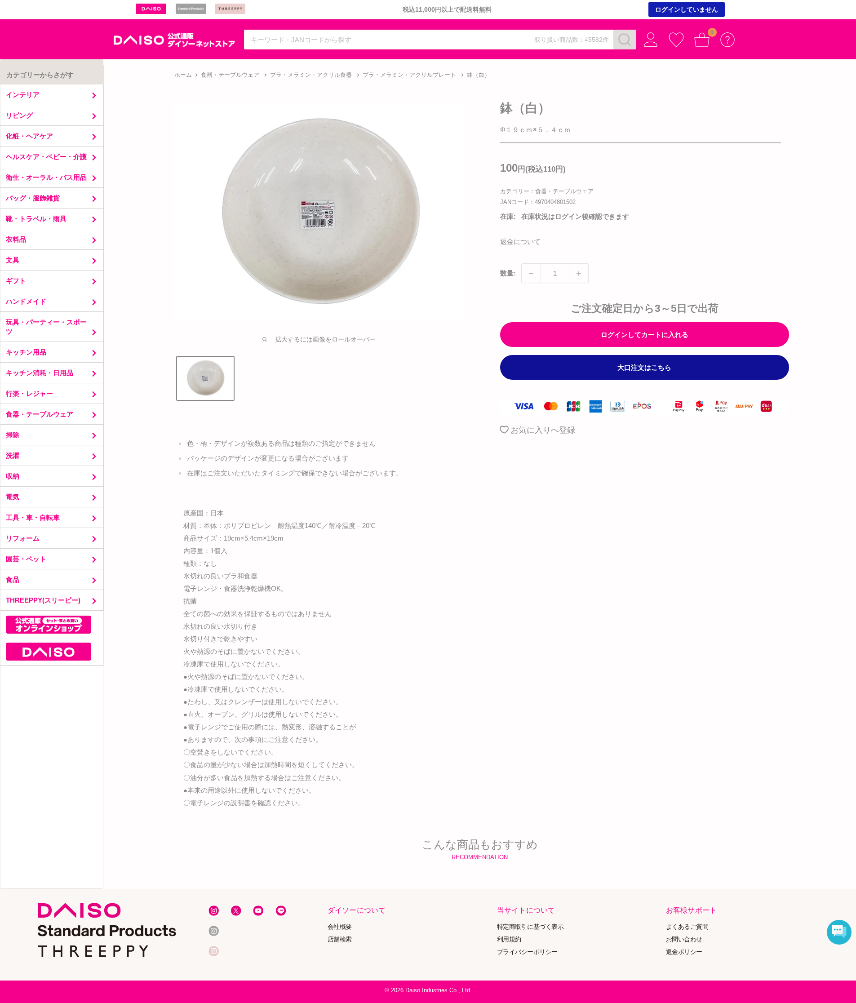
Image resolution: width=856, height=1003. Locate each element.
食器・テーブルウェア (230, 74)
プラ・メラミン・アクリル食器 (311, 74)
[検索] (624, 39)
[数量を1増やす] (578, 273)
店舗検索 (340, 939)
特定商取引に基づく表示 (530, 926)
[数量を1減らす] (531, 273)
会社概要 (340, 926)
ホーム (183, 74)
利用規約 (509, 939)
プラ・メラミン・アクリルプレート (409, 74)
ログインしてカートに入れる (644, 335)
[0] (702, 40)
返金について (520, 242)
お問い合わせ (684, 939)
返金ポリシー (684, 951)
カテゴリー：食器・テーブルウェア (547, 191)
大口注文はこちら (644, 368)
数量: (508, 273)
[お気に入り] (676, 40)
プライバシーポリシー (527, 951)
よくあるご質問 (687, 926)
